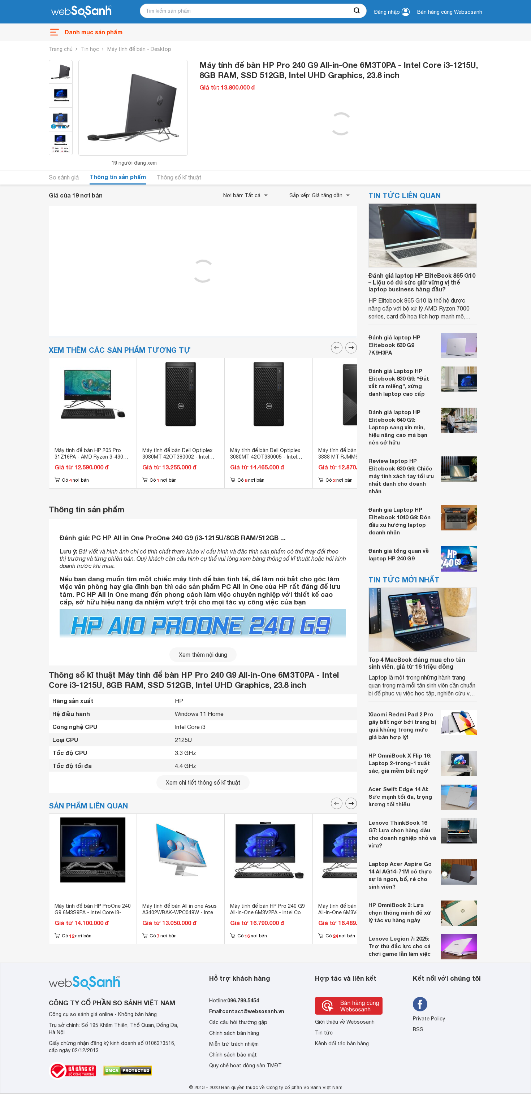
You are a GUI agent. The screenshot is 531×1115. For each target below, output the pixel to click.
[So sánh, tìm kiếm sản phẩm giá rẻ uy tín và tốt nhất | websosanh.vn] (81, 12)
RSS (418, 1029)
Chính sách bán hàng (234, 1033)
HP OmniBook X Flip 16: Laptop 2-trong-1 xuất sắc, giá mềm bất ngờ (399, 763)
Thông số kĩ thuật (179, 177)
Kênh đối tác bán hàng (342, 1043)
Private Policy (429, 1018)
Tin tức (324, 1033)
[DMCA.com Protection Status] (127, 1071)
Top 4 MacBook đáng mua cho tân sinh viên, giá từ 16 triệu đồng (416, 663)
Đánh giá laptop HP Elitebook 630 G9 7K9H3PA (394, 345)
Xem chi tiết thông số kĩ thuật (203, 782)
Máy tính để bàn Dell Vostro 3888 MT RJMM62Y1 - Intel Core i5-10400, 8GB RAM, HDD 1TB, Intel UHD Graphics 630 (354, 460)
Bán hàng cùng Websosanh (449, 12)
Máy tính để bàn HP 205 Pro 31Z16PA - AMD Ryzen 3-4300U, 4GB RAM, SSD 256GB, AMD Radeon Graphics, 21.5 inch (93, 460)
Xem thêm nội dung (203, 654)
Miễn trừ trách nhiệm (234, 1044)
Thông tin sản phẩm (118, 176)
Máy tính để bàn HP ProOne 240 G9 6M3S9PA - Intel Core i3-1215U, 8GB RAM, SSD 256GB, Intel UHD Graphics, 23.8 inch (93, 915)
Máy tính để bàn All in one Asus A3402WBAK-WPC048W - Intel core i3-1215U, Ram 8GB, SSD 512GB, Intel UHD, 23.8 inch (179, 915)
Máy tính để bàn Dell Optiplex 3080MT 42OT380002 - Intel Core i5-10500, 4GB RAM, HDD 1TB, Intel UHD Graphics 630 (178, 460)
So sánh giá (64, 177)
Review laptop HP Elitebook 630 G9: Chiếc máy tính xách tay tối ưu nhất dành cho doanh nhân (401, 475)
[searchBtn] (357, 11)
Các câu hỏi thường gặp (238, 1022)
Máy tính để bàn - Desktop (139, 49)
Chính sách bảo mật (233, 1055)
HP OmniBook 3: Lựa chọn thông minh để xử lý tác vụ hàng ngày (399, 912)
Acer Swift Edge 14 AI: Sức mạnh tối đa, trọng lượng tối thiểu (400, 796)
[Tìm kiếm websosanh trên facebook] (420, 1004)
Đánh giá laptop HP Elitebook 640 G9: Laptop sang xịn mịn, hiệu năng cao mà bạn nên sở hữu (397, 427)
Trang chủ (61, 49)
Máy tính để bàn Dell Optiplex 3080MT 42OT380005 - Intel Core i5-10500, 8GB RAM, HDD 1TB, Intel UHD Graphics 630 (266, 460)
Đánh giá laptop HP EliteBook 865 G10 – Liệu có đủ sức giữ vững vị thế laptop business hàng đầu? (421, 282)
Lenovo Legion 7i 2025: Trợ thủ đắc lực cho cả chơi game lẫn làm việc (399, 946)
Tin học (90, 49)
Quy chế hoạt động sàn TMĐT (245, 1065)
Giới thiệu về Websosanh (345, 1022)
